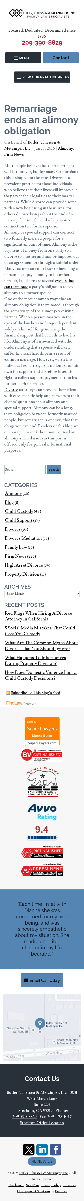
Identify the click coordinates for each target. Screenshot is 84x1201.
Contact (60, 57)
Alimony (65, 148)
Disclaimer (16, 1185)
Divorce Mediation (23, 538)
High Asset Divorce (24, 565)
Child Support (18, 520)
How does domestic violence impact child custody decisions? (41, 675)
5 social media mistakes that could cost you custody (40, 631)
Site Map (32, 1185)
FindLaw (61, 1191)
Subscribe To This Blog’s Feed (35, 692)
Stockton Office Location (42, 1122)
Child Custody (19, 511)
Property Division (22, 574)
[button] (23, 57)
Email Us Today (44, 980)
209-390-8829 (42, 42)
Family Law (16, 547)
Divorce (11, 389)
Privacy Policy (51, 1185)
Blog (9, 502)
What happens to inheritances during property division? (35, 660)
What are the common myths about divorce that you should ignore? (41, 646)
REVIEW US (42, 1161)
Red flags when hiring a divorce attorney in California (38, 616)
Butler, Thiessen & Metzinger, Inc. (43, 1173)
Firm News (14, 154)
